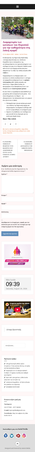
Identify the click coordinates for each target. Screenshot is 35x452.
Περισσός (9, 133)
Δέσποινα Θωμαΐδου (15, 129)
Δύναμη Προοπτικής (12, 131)
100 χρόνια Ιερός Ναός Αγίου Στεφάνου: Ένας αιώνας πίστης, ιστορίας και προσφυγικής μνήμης (17, 366)
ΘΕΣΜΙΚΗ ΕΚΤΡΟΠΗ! (13, 387)
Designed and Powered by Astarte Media (17, 448)
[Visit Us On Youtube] (18, 435)
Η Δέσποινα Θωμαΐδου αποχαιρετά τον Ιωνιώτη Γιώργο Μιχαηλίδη (26, 146)
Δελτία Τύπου (23, 54)
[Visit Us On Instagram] (24, 435)
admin (16, 54)
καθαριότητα (22, 131)
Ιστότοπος (5, 212)
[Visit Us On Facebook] (6, 435)
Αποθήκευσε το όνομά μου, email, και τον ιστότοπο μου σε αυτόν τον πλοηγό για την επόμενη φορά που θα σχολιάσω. (15, 224)
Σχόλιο (4, 174)
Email (3, 203)
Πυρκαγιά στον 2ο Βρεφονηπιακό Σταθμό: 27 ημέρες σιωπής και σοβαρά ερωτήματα (16, 373)
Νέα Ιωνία (10, 280)
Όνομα (4, 195)
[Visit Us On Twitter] (12, 435)
